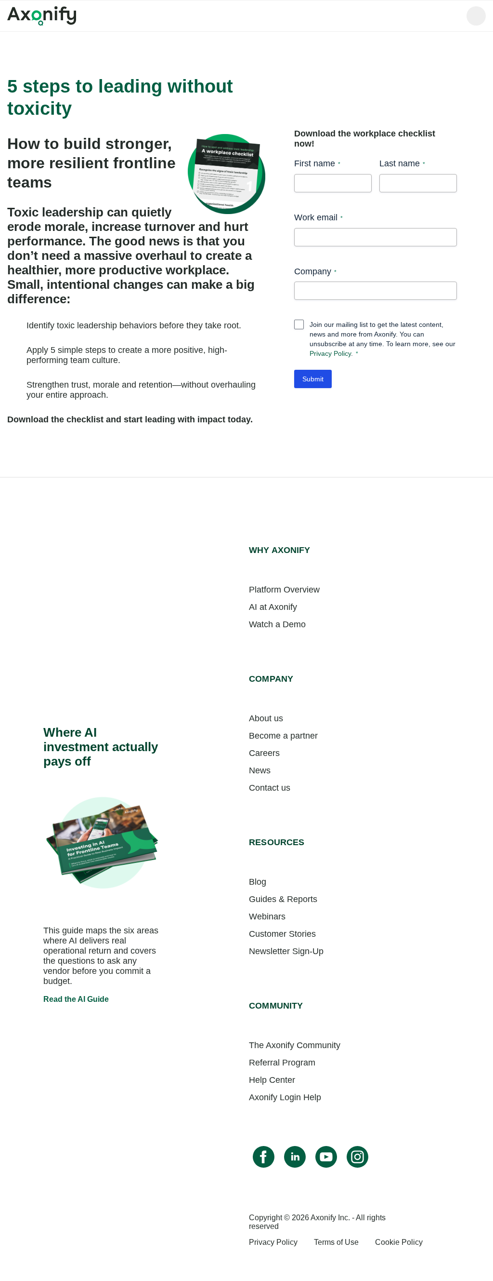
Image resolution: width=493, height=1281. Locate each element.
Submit (313, 379)
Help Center (272, 1080)
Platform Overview (284, 589)
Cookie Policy (399, 1242)
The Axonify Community (294, 1045)
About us (266, 718)
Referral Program (282, 1062)
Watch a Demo (277, 624)
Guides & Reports (283, 899)
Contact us (269, 788)
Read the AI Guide (76, 999)
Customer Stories (282, 934)
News (260, 770)
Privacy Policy (330, 353)
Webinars (267, 916)
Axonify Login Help (285, 1097)
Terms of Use (336, 1242)
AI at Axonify (273, 607)
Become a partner (283, 736)
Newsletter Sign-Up (286, 951)
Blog (257, 882)
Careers (264, 753)
